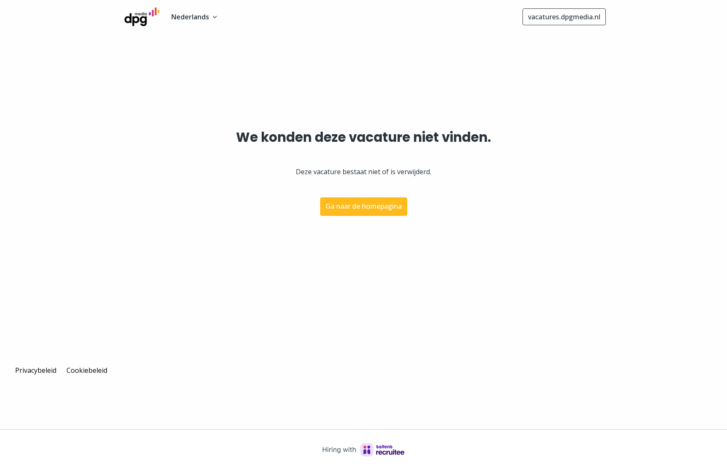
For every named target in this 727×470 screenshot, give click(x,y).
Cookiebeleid (86, 370)
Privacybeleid (35, 370)
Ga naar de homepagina (364, 206)
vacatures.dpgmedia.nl (564, 16)
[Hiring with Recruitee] (363, 450)
